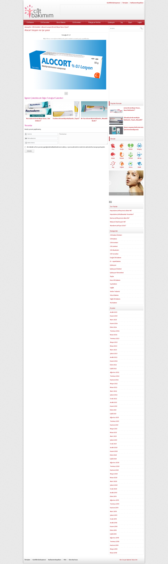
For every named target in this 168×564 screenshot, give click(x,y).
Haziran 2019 (114, 508)
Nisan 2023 (113, 346)
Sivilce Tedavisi (115, 291)
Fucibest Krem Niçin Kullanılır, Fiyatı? (66, 118)
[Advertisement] (101, 10)
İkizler (131, 149)
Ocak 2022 (113, 399)
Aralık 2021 (113, 402)
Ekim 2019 (113, 496)
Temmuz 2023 (114, 338)
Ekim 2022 (113, 365)
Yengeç (139, 149)
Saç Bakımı (113, 284)
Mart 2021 (113, 436)
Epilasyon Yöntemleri (117, 273)
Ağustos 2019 (114, 500)
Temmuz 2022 (114, 376)
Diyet (130, 22)
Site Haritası (73, 560)
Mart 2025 (113, 320)
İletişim (125, 3)
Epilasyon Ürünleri (116, 269)
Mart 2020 (113, 481)
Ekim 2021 (113, 410)
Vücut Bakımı (60, 22)
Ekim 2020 (113, 455)
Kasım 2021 (113, 406)
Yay (113, 167)
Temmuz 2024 (114, 331)
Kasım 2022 (113, 361)
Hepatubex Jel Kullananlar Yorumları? (122, 214)
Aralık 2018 (113, 523)
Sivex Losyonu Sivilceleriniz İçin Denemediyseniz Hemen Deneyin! (133, 129)
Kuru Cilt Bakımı (115, 280)
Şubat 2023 (113, 353)
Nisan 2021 (113, 432)
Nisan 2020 (113, 477)
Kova (130, 167)
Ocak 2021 (113, 444)
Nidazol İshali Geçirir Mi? (118, 222)
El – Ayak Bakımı (115, 261)
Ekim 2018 (113, 530)
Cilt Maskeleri (114, 250)
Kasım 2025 (113, 316)
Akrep (139, 158)
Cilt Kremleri (76, 22)
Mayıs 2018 (113, 549)
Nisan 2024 (113, 335)
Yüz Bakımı (113, 303)
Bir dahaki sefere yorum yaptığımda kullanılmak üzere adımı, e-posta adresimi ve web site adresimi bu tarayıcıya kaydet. (66, 147)
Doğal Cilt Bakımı (115, 257)
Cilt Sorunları (45, 22)
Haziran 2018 (114, 545)
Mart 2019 (113, 511)
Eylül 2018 (113, 534)
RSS (65, 560)
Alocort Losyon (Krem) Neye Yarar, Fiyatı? (55, 27)
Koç (113, 149)
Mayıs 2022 (113, 383)
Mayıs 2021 (113, 429)
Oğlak (122, 167)
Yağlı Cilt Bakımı (115, 299)
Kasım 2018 (113, 526)
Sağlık (140, 22)
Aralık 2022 (113, 357)
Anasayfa (28, 27)
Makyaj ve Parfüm (94, 22)
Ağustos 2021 (114, 417)
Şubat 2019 (113, 515)
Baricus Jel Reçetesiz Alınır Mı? (119, 218)
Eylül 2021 (113, 414)
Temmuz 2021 (114, 421)
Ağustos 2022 (114, 372)
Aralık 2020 (113, 447)
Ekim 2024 (113, 327)
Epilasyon (111, 22)
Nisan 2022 (113, 387)
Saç (121, 22)
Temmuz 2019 (114, 504)
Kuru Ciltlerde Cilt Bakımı (126, 194)
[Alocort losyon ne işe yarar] (66, 88)
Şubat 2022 (113, 395)
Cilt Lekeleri (114, 246)
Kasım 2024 (114, 323)
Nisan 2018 (113, 553)
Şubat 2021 (113, 440)
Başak (122, 158)
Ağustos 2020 (114, 462)
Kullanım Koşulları (136, 3)
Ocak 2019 (113, 519)
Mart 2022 (113, 391)
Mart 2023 (113, 350)
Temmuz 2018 (114, 541)
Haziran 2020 (114, 470)
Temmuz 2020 (114, 466)
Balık (139, 167)
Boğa (122, 149)
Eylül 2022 (113, 368)
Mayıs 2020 (114, 474)
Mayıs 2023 (113, 342)
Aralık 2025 (113, 312)
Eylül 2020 (113, 459)
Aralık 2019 (113, 492)
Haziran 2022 (114, 380)
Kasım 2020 (114, 451)
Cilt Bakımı (30, 22)
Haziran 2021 (114, 425)
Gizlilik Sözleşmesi (113, 3)
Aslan (113, 158)
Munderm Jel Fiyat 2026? (118, 225)
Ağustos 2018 (114, 538)
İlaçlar (112, 276)
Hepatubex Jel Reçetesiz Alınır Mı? (121, 210)
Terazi (130, 158)
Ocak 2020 (113, 489)
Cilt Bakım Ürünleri (116, 235)
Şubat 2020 (113, 485)
